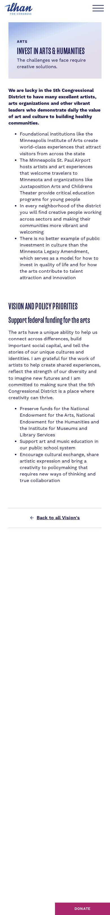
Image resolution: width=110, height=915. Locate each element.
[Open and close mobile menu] (98, 9)
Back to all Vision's (58, 518)
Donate (82, 909)
